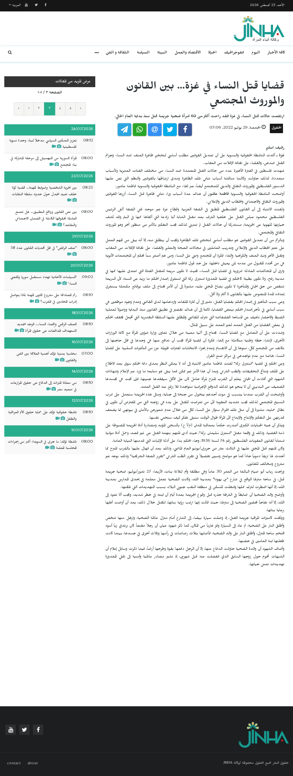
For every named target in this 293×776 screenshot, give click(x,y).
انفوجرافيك (234, 53)
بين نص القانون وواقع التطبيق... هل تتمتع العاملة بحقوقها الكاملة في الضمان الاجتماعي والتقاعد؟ (46, 219)
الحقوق (276, 128)
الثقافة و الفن (117, 53)
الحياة (212, 53)
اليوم (256, 53)
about (32, 764)
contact (14, 764)
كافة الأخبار (276, 53)
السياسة (143, 53)
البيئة (162, 53)
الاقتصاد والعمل (188, 53)
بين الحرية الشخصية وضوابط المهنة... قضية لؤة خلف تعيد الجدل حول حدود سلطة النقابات (44, 191)
